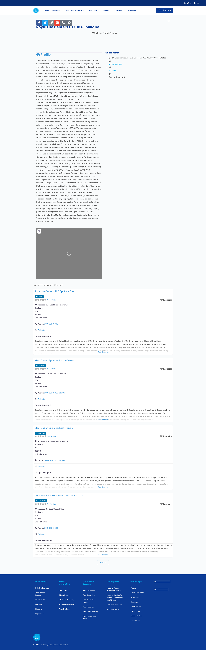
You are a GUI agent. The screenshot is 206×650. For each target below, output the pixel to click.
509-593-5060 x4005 (54, 393)
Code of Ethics (136, 616)
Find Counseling (89, 595)
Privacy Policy (136, 611)
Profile (46, 54)
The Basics (63, 590)
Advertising (135, 597)
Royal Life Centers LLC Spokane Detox (56, 291)
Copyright (134, 602)
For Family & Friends (67, 604)
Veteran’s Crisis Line (114, 605)
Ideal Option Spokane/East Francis (54, 427)
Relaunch (38, 604)
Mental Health (64, 595)
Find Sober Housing (90, 611)
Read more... (103, 352)
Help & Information (42, 588)
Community (40, 600)
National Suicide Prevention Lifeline (114, 589)
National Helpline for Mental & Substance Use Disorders (115, 597)
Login (196, 3)
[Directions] (69, 23)
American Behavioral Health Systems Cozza (59, 495)
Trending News (64, 609)
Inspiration (39, 614)
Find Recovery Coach (88, 601)
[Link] (51, 23)
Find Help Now (165, 10)
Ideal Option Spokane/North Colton (54, 360)
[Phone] (63, 23)
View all (103, 562)
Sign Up (187, 3)
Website (112, 70)
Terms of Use (136, 606)
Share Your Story (137, 593)
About (133, 588)
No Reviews (52, 300)
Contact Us (135, 620)
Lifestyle (38, 609)
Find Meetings (88, 607)
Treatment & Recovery (40, 594)
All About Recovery (66, 600)
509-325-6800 (51, 528)
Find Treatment (89, 590)
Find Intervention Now (89, 617)
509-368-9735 (116, 64)
